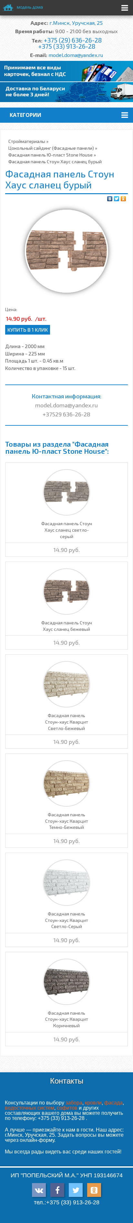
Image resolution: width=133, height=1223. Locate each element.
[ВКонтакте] (110, 198)
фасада (113, 1102)
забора (74, 1102)
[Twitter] (116, 198)
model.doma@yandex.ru (75, 55)
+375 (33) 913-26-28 (66, 46)
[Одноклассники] (123, 198)
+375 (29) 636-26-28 (73, 40)
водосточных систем (29, 1108)
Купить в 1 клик (27, 330)
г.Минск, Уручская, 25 (76, 23)
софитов (67, 1108)
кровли (93, 1102)
